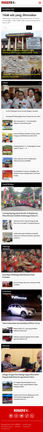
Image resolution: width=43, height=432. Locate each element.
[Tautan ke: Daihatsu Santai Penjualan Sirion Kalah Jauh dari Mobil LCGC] (7, 338)
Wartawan (26, 426)
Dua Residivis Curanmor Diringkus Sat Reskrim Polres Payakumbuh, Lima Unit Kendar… (27, 173)
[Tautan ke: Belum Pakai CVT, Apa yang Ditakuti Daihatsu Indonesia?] (7, 330)
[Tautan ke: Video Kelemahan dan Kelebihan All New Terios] (21, 307)
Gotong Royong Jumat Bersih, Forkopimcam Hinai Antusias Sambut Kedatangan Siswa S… (20, 214)
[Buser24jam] (12, 2)
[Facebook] (11, 416)
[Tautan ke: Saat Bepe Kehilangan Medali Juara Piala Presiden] (21, 260)
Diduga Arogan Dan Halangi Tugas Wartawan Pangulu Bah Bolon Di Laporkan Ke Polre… (20, 375)
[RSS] (32, 416)
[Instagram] (16, 416)
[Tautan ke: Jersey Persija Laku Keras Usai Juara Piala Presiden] (7, 284)
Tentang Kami (5, 429)
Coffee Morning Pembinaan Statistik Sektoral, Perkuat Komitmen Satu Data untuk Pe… (27, 235)
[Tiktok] (27, 416)
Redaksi (17, 426)
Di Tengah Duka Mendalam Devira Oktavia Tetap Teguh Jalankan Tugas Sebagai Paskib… (26, 384)
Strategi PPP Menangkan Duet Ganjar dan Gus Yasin (23, 116)
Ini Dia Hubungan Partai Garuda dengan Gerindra (22, 111)
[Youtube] (21, 416)
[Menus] (40, 2)
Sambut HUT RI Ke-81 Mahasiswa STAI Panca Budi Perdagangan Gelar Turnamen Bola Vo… (26, 397)
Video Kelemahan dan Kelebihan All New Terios (21, 323)
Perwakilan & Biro (7, 426)
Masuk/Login (27, 424)
